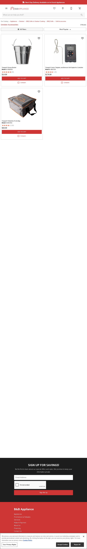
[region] (43, 541)
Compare (23, 82)
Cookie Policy (27, 540)
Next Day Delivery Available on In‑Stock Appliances (45, 2)
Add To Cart (22, 78)
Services (17, 519)
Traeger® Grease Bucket (9, 67)
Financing (17, 528)
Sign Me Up (43, 492)
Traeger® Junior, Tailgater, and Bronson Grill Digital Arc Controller (64, 67)
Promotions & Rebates (22, 516)
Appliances (13, 21)
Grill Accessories (61, 21)
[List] (54, 8)
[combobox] (65, 29)
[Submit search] (81, 15)
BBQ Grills (50, 21)
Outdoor (21, 21)
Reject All (77, 544)
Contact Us (18, 531)
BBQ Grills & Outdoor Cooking (35, 21)
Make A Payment (20, 522)
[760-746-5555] (71, 8)
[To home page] (20, 8)
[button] (6, 8)
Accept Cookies (63, 544)
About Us (17, 525)
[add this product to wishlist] (38, 38)
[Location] (62, 8)
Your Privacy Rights (9, 544)
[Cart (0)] (79, 8)
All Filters (23, 29)
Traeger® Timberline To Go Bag (11, 121)
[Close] (83, 536)
